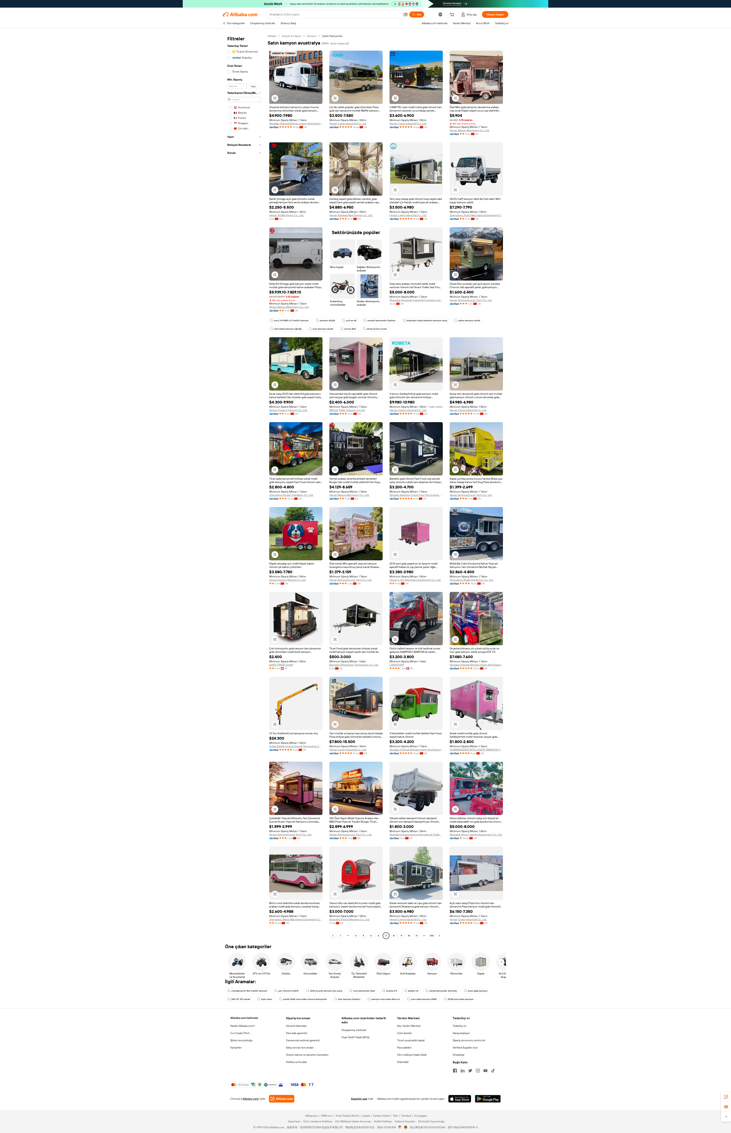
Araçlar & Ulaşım (291, 35)
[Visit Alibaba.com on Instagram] (478, 1070)
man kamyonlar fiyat (364, 990)
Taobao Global (381, 1115)
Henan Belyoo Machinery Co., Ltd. (469, 130)
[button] (405, 14)
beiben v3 (413, 990)
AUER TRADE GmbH (281, 664)
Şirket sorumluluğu (241, 1040)
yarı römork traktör (288, 990)
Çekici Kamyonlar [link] (332, 35)
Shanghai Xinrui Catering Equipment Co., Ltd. (476, 834)
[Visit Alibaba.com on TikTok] (493, 1070)
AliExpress (311, 1115)
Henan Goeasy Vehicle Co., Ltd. (287, 579)
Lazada (366, 1115)
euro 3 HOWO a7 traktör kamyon (291, 320)
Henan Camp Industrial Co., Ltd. (347, 123)
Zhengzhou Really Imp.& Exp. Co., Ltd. (471, 579)
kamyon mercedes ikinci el (385, 999)
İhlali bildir (403, 1062)
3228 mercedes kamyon (460, 999)
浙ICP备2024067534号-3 (463, 1127)
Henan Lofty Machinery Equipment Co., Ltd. (415, 579)
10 (409, 935)
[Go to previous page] (332, 935)
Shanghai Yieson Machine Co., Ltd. (349, 919)
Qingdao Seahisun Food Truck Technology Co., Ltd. (416, 495)
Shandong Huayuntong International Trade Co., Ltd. (416, 834)
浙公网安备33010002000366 (427, 1127)
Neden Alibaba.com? (242, 1025)
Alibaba (272, 35)
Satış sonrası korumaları (300, 1047)
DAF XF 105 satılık (240, 999)
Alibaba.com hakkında (244, 1017)
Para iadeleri (404, 1047)
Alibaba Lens (251, 1098)
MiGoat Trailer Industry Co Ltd (347, 410)
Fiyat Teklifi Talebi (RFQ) (355, 1037)
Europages (420, 1115)
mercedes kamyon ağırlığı (288, 329)
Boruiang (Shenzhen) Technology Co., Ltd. (353, 664)
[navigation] (244, 486)
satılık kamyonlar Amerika (443, 990)
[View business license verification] (400, 1127)
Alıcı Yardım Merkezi (409, 1025)
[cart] (453, 15)
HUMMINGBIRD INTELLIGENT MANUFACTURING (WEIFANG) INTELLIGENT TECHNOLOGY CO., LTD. (476, 749)
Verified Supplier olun (465, 1047)
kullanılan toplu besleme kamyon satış (427, 320)
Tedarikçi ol (459, 1025)
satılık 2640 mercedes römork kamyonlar (305, 999)
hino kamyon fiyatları (349, 999)
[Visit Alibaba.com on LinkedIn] (462, 1070)
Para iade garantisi (296, 1033)
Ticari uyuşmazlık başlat (411, 1040)
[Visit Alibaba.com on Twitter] (470, 1070)
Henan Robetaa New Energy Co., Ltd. (351, 215)
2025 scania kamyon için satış (326, 990)
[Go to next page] (439, 935)
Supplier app (359, 1098)
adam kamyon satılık (469, 320)
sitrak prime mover (377, 329)
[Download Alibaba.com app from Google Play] (488, 1099)
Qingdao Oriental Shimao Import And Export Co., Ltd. (295, 123)
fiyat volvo (266, 999)
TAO (395, 1115)
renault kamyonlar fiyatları (381, 320)
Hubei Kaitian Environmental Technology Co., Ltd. (295, 746)
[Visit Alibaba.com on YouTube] (485, 1070)
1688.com (326, 1115)
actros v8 (351, 320)
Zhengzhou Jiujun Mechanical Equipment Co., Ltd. (476, 215)
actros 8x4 (350, 329)
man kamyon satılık (323, 329)
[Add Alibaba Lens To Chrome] (281, 1099)
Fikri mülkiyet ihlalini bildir (412, 1054)
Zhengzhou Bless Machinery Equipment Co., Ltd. (295, 919)
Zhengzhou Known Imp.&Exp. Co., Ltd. (291, 495)
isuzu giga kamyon (478, 990)
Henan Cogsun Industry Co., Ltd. (288, 410)
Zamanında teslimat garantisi (303, 1040)
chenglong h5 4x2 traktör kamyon (249, 990)
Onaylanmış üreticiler (354, 1030)
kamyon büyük (327, 320)
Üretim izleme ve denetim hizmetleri (307, 1054)
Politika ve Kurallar (296, 1062)
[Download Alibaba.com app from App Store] (459, 1099)
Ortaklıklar (458, 1054)
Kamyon (311, 35)
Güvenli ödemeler (296, 1025)
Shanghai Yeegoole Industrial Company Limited (416, 300)
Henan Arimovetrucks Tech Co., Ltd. (471, 300)
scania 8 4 (391, 990)
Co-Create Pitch (240, 1033)
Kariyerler (236, 1047)
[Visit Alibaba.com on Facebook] (455, 1070)
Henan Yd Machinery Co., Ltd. (286, 215)
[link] (726, 1097)
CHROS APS (396, 664)
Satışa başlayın (461, 1033)
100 (432, 935)
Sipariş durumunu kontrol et (469, 1040)
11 (416, 935)
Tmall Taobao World (346, 1115)
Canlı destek (404, 1033)
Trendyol (406, 1115)
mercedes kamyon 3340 (424, 999)
